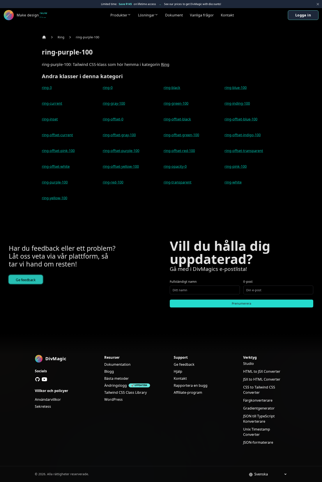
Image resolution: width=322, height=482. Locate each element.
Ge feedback (26, 279)
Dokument (174, 15)
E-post (248, 281)
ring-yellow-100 (54, 198)
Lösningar (146, 15)
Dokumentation (117, 364)
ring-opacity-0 (175, 166)
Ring (61, 37)
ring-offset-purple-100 (121, 150)
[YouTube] (44, 379)
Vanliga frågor (202, 15)
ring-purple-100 (87, 37)
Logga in (303, 15)
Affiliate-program (188, 392)
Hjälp (178, 371)
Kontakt (227, 15)
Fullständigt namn (183, 281)
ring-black (172, 87)
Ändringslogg (115, 385)
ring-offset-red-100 (179, 150)
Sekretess (43, 406)
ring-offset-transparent (244, 150)
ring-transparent (177, 182)
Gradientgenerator (259, 408)
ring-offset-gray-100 (119, 134)
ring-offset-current (57, 134)
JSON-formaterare (258, 442)
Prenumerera (241, 303)
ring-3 (47, 87)
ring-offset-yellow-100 (121, 166)
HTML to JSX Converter (261, 371)
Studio (248, 363)
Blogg (109, 371)
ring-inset (50, 119)
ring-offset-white (56, 166)
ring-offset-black (177, 119)
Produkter (118, 15)
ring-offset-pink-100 (58, 150)
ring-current (52, 103)
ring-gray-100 (114, 103)
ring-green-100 (176, 103)
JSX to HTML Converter (261, 379)
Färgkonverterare (257, 400)
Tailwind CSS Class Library (125, 392)
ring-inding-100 (237, 103)
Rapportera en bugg (190, 385)
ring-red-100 (113, 182)
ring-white (233, 182)
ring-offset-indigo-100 (243, 134)
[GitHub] (37, 379)
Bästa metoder (116, 378)
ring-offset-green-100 (181, 134)
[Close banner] (318, 4)
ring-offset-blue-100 (241, 119)
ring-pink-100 (236, 166)
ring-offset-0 (113, 119)
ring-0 (108, 87)
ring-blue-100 (236, 87)
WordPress (113, 399)
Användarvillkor (48, 399)
